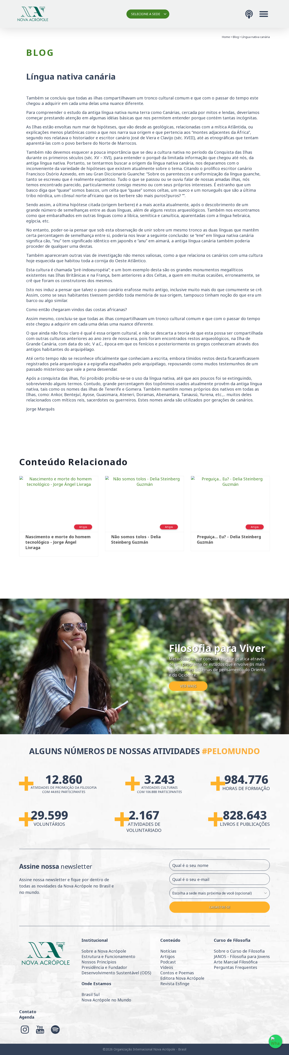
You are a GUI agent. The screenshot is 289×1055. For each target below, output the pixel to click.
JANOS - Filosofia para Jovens (242, 956)
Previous (12, 518)
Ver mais (188, 686)
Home (226, 37)
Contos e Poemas (177, 972)
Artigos (167, 956)
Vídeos (166, 967)
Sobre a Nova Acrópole (104, 951)
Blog (236, 37)
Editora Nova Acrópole (182, 978)
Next (276, 518)
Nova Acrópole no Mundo (106, 1000)
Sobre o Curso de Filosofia (239, 951)
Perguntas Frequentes (235, 967)
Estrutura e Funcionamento (108, 956)
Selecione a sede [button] (145, 14)
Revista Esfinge (174, 983)
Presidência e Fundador (104, 967)
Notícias (168, 951)
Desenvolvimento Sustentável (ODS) (116, 972)
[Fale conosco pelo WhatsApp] (275, 1041)
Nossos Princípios (99, 962)
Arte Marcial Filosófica (235, 962)
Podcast (168, 962)
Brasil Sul (91, 994)
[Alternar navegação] (263, 14)
